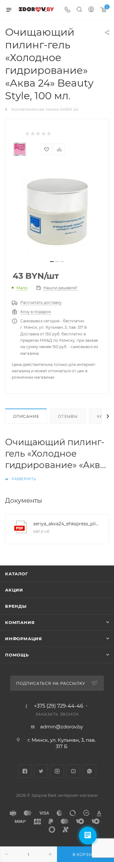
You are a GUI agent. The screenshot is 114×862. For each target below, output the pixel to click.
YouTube (73, 771)
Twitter (41, 771)
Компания (20, 622)
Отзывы (68, 416)
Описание (26, 416)
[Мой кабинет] (91, 10)
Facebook (25, 771)
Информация (23, 638)
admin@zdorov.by (61, 727)
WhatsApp (89, 771)
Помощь (17, 654)
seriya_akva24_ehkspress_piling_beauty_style (66, 524)
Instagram (57, 771)
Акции (14, 589)
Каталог (16, 573)
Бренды (16, 606)
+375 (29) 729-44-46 (58, 706)
